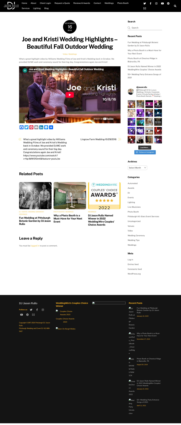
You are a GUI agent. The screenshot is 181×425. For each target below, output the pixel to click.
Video (65, 54)
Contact (97, 3)
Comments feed (135, 269)
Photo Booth (123, 3)
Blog (46, 8)
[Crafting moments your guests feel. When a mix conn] (158, 139)
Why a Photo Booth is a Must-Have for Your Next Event (68, 218)
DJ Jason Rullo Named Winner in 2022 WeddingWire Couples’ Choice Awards (101, 220)
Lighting (37, 8)
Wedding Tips (134, 240)
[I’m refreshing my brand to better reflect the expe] (158, 122)
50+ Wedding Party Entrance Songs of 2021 (148, 401)
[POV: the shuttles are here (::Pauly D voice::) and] (158, 113)
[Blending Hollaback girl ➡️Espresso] (140, 113)
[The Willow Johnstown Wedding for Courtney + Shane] (140, 122)
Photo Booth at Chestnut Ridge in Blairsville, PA (149, 360)
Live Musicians (134, 207)
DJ (20, 212)
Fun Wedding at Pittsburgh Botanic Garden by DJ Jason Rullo (35, 220)
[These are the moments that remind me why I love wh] (149, 113)
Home (24, 3)
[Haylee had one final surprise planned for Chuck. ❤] (149, 104)
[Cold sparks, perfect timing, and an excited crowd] (131, 113)
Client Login (45, 3)
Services (26, 8)
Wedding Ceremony (36, 212)
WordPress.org (134, 274)
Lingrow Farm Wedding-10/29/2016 (98, 139)
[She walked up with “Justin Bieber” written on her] (158, 104)
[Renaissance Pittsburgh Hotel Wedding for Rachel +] (131, 131)
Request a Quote (62, 3)
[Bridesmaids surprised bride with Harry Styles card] (131, 122)
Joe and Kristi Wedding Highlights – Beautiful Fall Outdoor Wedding (69, 43)
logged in (35, 246)
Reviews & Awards (81, 3)
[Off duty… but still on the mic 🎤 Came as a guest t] (140, 139)
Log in (130, 260)
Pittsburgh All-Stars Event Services (143, 216)
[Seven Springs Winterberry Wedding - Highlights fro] (158, 131)
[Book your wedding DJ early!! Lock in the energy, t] (140, 131)
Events (24, 212)
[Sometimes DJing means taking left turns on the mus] (131, 139)
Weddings (109, 3)
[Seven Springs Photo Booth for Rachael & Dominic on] (149, 122)
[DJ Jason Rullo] (11, 8)
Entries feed (133, 264)
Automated (133, 183)
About (33, 3)
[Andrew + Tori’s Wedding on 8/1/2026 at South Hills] (131, 104)
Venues (131, 226)
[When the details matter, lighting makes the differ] (149, 139)
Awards (131, 188)
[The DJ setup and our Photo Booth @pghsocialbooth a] (140, 104)
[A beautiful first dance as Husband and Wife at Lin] (149, 131)
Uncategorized (134, 221)
